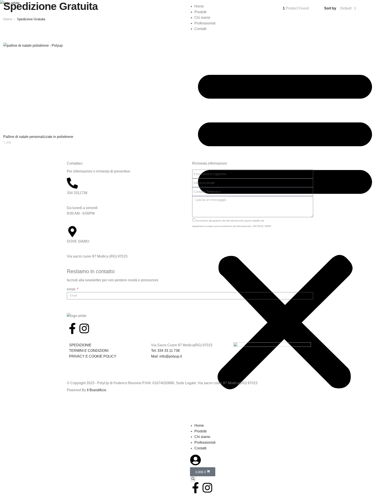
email (71, 289)
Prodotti (200, 431)
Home (199, 425)
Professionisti (205, 442)
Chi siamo (202, 437)
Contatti (200, 448)
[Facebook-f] (195, 487)
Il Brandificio (96, 390)
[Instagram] (207, 487)
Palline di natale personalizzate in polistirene (38, 137)
